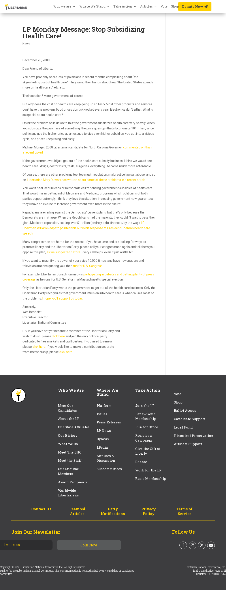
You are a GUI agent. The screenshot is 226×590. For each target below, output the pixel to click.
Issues (102, 414)
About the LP (68, 418)
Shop (175, 6)
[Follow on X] (201, 545)
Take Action (122, 6)
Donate (141, 461)
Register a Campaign (144, 437)
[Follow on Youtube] (211, 545)
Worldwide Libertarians (68, 493)
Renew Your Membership (145, 416)
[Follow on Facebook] (183, 545)
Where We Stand (92, 6)
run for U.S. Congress (87, 266)
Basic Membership (150, 478)
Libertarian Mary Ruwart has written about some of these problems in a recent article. (86, 180)
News (26, 44)
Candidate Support (189, 419)
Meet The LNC (69, 452)
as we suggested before (63, 252)
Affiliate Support (188, 444)
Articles (146, 6)
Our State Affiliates (74, 427)
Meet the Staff (69, 460)
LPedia (102, 447)
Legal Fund (183, 427)
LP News (104, 430)
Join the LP (144, 405)
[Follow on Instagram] (192, 545)
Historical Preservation (193, 435)
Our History (67, 435)
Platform (104, 405)
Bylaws (103, 439)
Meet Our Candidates (67, 408)
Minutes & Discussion (106, 458)
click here (58, 336)
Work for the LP (148, 470)
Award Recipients (72, 482)
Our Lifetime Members (68, 471)
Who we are (62, 6)
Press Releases (109, 422)
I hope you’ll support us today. (62, 298)
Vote (164, 6)
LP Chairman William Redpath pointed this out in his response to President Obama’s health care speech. (86, 228)
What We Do (68, 444)
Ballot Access (185, 410)
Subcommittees (109, 469)
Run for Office (146, 427)
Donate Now (192, 6)
